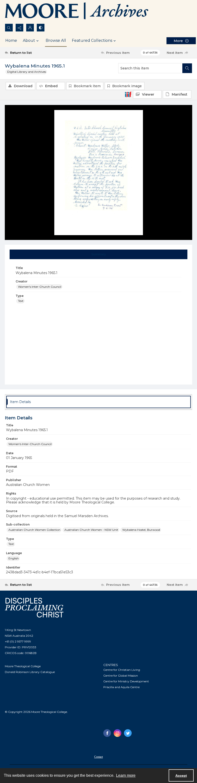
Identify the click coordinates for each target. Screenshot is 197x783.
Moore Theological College (23, 666)
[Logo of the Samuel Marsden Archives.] (77, 11)
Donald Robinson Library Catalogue (30, 672)
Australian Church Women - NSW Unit (91, 530)
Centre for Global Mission (120, 675)
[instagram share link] (117, 733)
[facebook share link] (107, 733)
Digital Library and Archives (26, 71)
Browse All (56, 40)
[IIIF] (128, 94)
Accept (181, 775)
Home (11, 40)
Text (21, 301)
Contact (98, 757)
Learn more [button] (125, 775)
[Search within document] (187, 68)
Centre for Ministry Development (126, 681)
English (13, 558)
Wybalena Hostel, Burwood (141, 530)
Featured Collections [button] (92, 40)
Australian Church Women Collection (34, 530)
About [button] (29, 40)
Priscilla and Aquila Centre (121, 687)
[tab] (98, 254)
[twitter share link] (128, 733)
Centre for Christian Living (121, 670)
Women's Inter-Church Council (39, 286)
